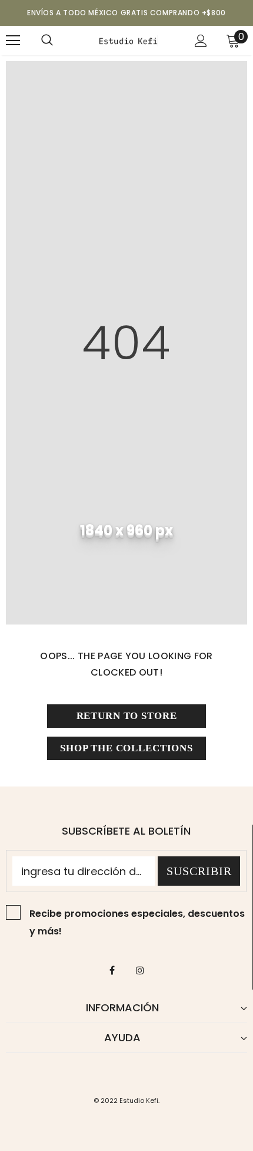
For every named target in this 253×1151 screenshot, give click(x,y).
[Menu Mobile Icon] (13, 40)
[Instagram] (140, 970)
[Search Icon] (47, 40)
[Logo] (128, 40)
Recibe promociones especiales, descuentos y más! (137, 922)
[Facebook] (112, 970)
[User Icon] (201, 41)
